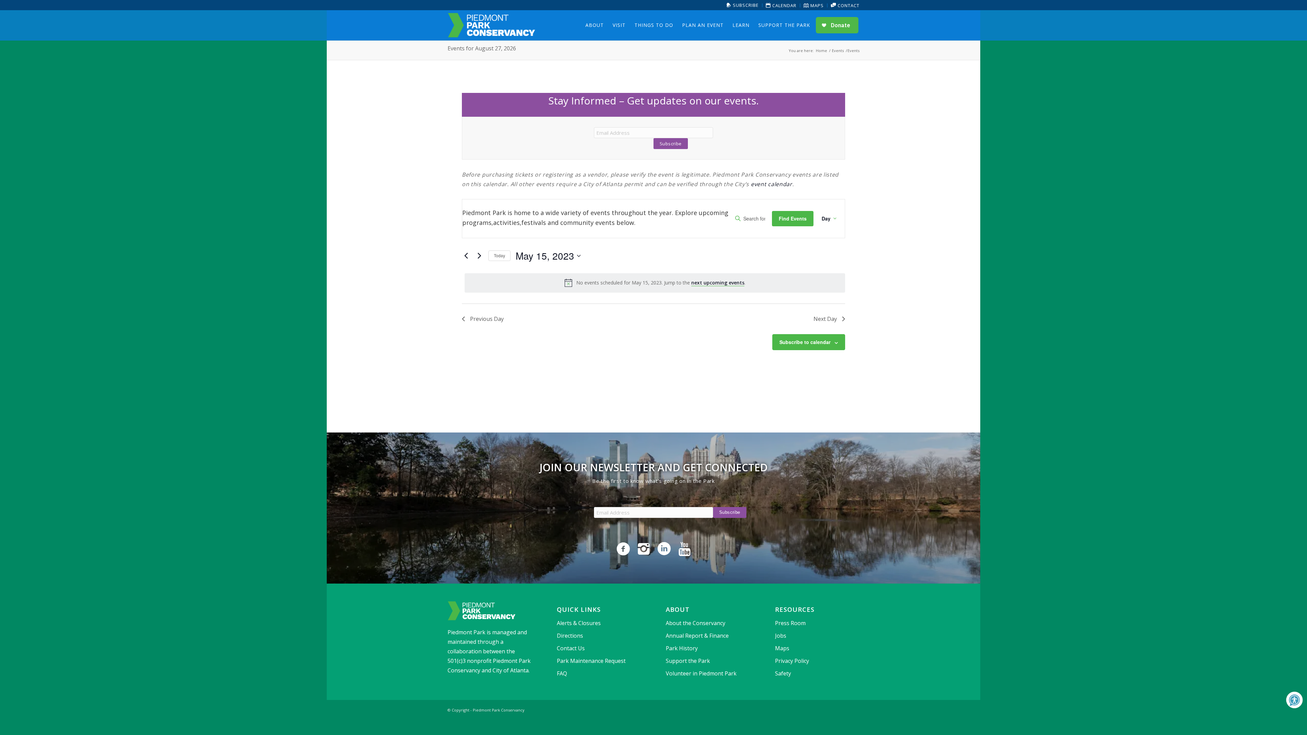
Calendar (783, 5)
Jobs (780, 635)
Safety (783, 673)
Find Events (793, 218)
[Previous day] (466, 256)
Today (499, 255)
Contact (847, 5)
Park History (682, 648)
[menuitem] (742, 5)
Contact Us (571, 648)
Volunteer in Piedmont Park (701, 673)
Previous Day (487, 319)
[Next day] (479, 256)
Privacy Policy (792, 661)
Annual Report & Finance (697, 635)
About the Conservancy (695, 623)
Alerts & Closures (579, 623)
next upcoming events (717, 282)
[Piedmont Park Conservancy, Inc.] (491, 25)
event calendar (771, 184)
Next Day (825, 319)
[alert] (655, 282)
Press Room (790, 623)
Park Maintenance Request (591, 661)
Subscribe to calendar (804, 342)
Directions (570, 635)
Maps (816, 5)
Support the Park (688, 661)
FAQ (562, 673)
